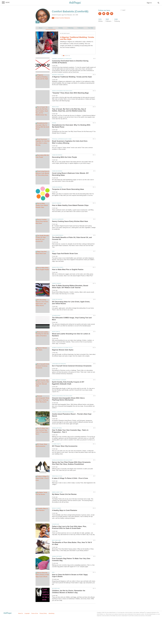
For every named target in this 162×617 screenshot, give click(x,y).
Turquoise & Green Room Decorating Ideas (68, 189)
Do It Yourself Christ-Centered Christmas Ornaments (72, 366)
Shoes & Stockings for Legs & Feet (62, 90)
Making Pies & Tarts (57, 267)
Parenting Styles (57, 476)
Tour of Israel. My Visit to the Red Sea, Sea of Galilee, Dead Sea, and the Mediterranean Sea (69, 110)
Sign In (149, 3)
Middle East (55, 106)
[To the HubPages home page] (7, 613)
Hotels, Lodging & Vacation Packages (63, 411)
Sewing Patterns (57, 428)
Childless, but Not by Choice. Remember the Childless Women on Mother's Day (68, 591)
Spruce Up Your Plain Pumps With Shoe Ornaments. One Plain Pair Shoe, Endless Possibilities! (71, 463)
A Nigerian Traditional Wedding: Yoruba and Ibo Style (72, 77)
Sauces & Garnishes (57, 219)
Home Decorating (57, 155)
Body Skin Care (56, 540)
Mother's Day (56, 588)
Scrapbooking (56, 315)
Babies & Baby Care (57, 492)
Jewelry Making (56, 283)
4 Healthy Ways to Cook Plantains (74, 37)
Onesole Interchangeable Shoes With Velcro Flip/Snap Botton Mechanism (68, 399)
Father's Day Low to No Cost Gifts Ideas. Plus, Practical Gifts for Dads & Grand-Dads (69, 527)
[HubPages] (75, 2)
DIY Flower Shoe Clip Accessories (64, 446)
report (123, 10)
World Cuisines (56, 508)
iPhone (54, 122)
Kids (53, 251)
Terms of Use (34, 613)
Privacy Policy (43, 613)
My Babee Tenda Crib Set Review (64, 494)
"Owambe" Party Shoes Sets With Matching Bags (70, 93)
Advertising (51, 613)
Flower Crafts (56, 444)
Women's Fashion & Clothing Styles (62, 347)
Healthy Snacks (56, 203)
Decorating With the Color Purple (64, 157)
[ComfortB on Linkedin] (107, 13)
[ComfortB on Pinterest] (111, 13)
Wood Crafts (56, 331)
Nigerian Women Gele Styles (62, 350)
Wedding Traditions (58, 74)
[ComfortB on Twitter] (103, 13)
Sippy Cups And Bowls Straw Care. (65, 253)
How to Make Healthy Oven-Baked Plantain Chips (70, 205)
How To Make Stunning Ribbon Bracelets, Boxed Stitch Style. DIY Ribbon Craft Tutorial (70, 286)
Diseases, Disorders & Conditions (61, 58)
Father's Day (55, 524)
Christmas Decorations (59, 363)
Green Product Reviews (59, 379)
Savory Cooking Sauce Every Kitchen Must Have (70, 221)
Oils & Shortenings (57, 235)
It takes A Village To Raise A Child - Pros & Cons (70, 478)
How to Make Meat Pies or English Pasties (67, 269)
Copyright (27, 613)
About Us (20, 613)
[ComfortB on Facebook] (99, 13)
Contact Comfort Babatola (62, 18)
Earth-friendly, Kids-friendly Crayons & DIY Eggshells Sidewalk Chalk (68, 383)
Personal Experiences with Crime (61, 139)
